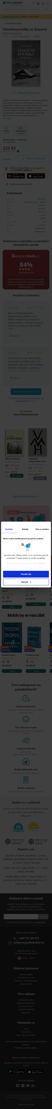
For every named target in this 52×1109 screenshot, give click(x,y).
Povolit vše (26, 574)
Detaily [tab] (25, 529)
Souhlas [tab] (9, 529)
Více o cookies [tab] (42, 529)
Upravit (24, 582)
